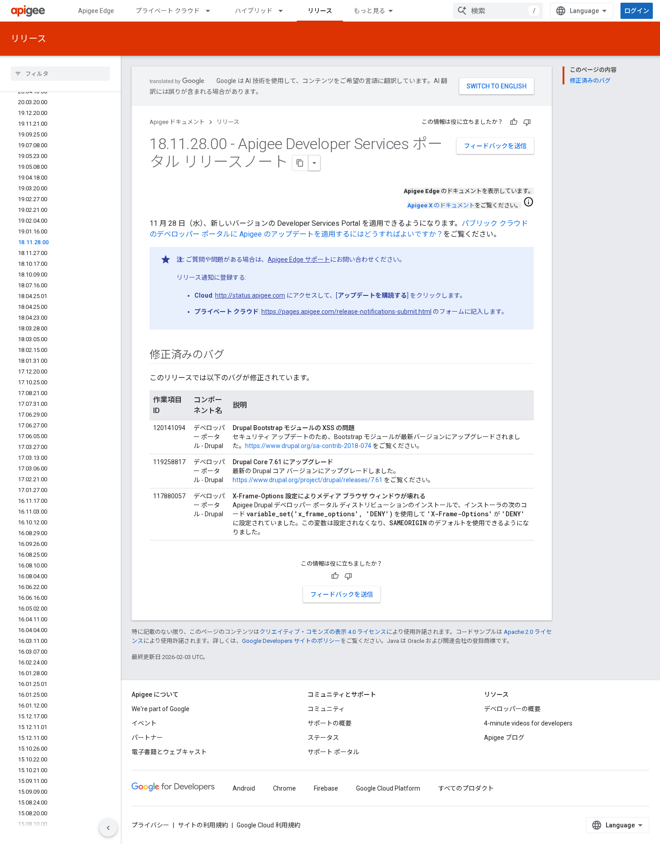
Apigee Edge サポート (299, 259)
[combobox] (498, 11)
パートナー (147, 737)
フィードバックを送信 (495, 145)
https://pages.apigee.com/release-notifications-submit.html (346, 311)
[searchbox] (60, 73)
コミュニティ (326, 708)
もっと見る (369, 10)
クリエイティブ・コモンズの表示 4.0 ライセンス (323, 632)
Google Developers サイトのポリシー (291, 640)
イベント (144, 723)
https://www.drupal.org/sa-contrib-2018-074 (308, 445)
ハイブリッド (254, 10)
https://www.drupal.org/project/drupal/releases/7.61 (308, 480)
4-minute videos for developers (528, 723)
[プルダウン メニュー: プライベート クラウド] (212, 11)
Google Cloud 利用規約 (268, 825)
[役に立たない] (527, 122)
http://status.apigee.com (250, 295)
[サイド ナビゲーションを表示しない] (108, 828)
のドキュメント (441, 205)
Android (244, 788)
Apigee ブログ (504, 737)
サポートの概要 (330, 723)
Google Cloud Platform (388, 788)
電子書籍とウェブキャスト (169, 752)
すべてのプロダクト (466, 788)
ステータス (323, 737)
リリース (320, 10)
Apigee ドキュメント (177, 122)
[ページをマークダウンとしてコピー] (300, 163)
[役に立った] (513, 122)
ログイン (636, 10)
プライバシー (150, 825)
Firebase (326, 788)
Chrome (284, 788)
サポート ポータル (333, 752)
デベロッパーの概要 (512, 708)
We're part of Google (160, 708)
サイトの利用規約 (203, 825)
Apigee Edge (96, 10)
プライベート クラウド (168, 10)
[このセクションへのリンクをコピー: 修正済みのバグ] (233, 355)
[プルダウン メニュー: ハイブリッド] (285, 11)
